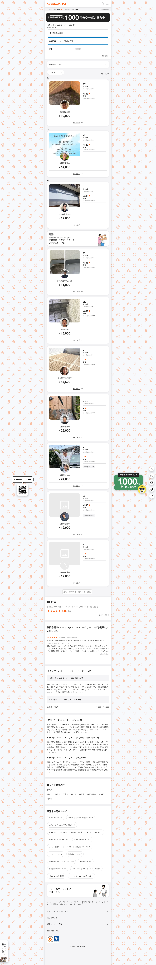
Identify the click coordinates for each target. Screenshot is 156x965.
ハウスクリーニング (55, 818)
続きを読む (104, 654)
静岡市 (57, 794)
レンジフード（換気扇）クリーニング (77, 847)
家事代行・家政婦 (85, 861)
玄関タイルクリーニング (82, 839)
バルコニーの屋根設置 (56, 876)
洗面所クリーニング (75, 854)
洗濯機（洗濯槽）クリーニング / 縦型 (61, 861)
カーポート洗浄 (54, 847)
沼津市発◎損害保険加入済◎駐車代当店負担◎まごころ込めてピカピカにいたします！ (75, 640)
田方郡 (49, 798)
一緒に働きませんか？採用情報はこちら (4, 949)
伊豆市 (81, 794)
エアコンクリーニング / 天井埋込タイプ (62, 825)
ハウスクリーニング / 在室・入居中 (81, 876)
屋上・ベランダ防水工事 (80, 869)
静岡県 (49, 789)
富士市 (73, 794)
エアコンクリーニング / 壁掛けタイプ (80, 818)
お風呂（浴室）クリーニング (58, 839)
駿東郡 (101, 794)
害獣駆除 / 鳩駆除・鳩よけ (57, 869)
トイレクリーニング (55, 854)
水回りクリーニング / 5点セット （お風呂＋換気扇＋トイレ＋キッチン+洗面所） (75, 832)
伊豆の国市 (91, 794)
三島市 (65, 794)
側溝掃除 (97, 869)
